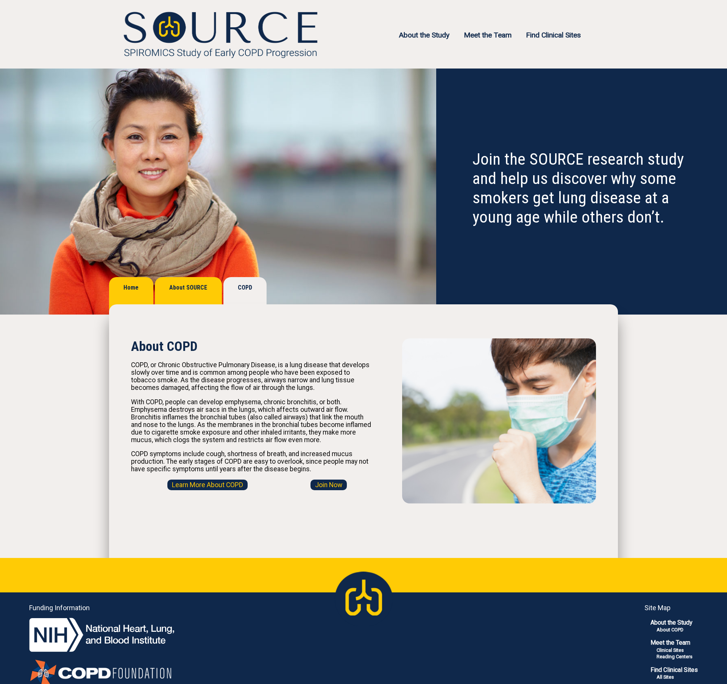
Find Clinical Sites (553, 35)
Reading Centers (675, 656)
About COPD (670, 630)
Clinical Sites (670, 650)
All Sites (665, 677)
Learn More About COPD (207, 485)
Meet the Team (488, 35)
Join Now (328, 485)
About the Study (424, 35)
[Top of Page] (363, 599)
